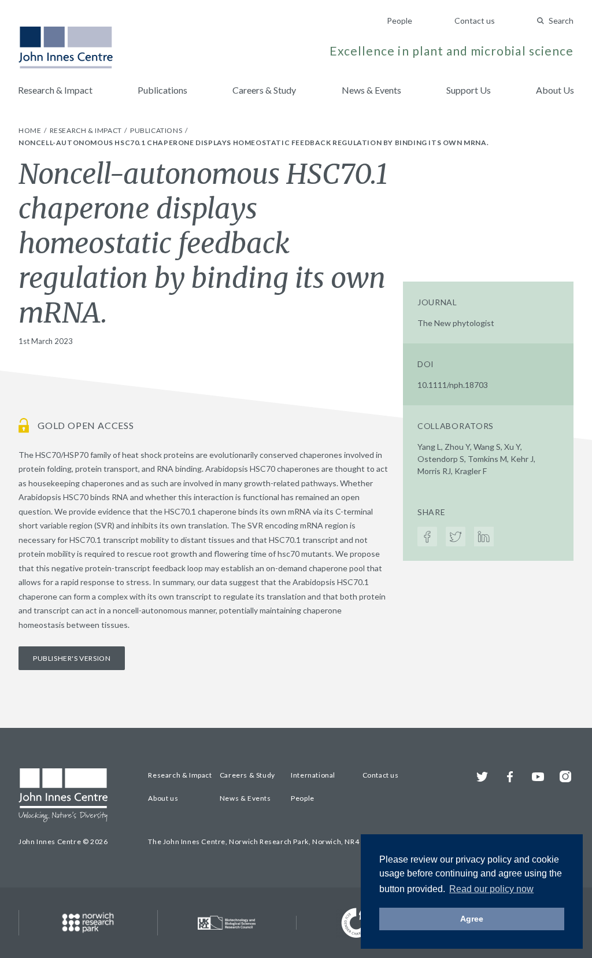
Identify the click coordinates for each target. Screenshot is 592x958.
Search (561, 20)
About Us (555, 89)
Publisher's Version (71, 658)
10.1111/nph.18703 (452, 385)
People (399, 20)
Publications (162, 89)
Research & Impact (55, 89)
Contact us (474, 20)
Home (30, 130)
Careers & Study (264, 89)
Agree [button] (471, 918)
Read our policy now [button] (491, 889)
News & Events (371, 89)
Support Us (468, 89)
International (313, 775)
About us (163, 798)
